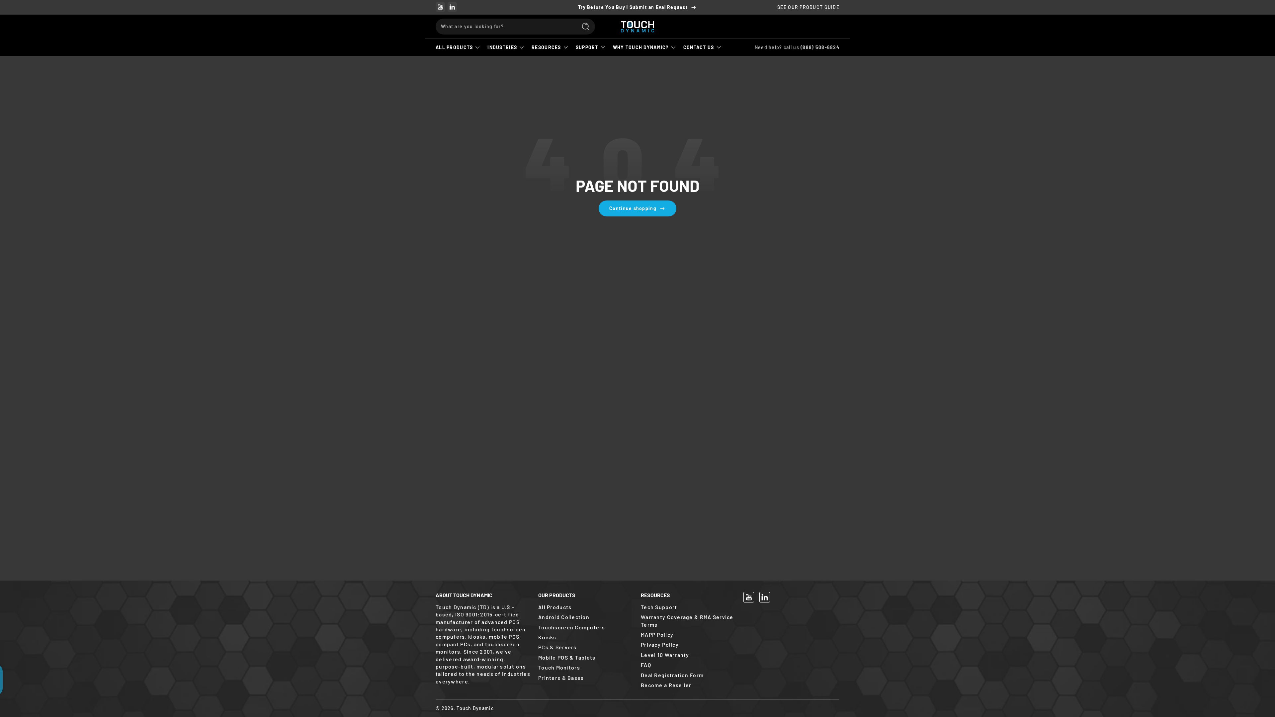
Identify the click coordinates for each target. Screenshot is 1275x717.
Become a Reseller (666, 685)
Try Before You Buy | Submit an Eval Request (633, 7)
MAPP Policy (657, 634)
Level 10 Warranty (665, 655)
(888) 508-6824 (820, 47)
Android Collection (563, 617)
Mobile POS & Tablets (567, 657)
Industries (502, 47)
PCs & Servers (557, 647)
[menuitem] (586, 607)
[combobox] (505, 27)
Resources (546, 47)
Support (587, 47)
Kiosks (547, 637)
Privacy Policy (660, 644)
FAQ (646, 665)
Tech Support (659, 607)
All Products (454, 47)
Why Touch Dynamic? (641, 47)
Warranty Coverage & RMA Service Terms (687, 620)
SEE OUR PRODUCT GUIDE (808, 7)
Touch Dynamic (475, 708)
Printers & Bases (561, 678)
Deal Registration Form (672, 675)
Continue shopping (632, 208)
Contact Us (698, 47)
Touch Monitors (559, 667)
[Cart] (831, 26)
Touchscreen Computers (571, 627)
